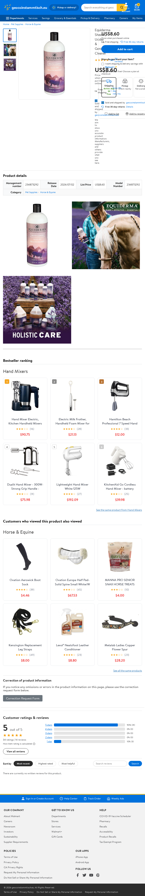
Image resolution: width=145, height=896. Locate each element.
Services (33, 18)
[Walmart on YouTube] (91, 875)
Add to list (113, 113)
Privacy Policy (11, 862)
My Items (137, 18)
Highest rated (45, 763)
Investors (8, 831)
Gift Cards (57, 836)
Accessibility (106, 831)
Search (135, 763)
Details (129, 106)
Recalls (103, 826)
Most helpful (68, 763)
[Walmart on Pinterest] (98, 875)
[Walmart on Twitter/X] (84, 875)
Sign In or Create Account (40, 798)
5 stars (48, 724)
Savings (46, 18)
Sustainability (11, 836)
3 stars (48, 733)
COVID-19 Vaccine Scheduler (115, 816)
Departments (17, 18)
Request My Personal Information (21, 872)
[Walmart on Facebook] (78, 875)
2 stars (48, 737)
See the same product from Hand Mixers (119, 510)
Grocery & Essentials (65, 18)
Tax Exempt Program (110, 842)
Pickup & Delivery (90, 18)
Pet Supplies (17, 24)
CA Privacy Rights (13, 867)
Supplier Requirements (16, 842)
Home (6, 24)
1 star (49, 741)
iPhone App (82, 857)
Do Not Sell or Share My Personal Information (28, 877)
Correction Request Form (22, 698)
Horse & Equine (33, 24)
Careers (124, 18)
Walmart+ (57, 831)
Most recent (23, 763)
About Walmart (12, 816)
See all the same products (127, 670)
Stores (55, 821)
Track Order (94, 798)
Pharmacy (109, 18)
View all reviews (16, 751)
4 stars (48, 729)
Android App (82, 862)
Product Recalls (107, 836)
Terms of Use (11, 857)
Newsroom (9, 826)
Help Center (70, 798)
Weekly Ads (117, 798)
